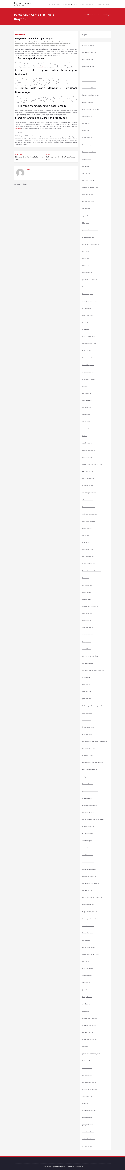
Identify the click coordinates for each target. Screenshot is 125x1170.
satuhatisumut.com (88, 1132)
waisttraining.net (87, 840)
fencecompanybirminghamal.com (92, 897)
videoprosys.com (87, 393)
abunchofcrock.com (88, 663)
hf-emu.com (85, 251)
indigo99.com (86, 961)
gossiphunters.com (87, 1125)
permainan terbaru (49, 45)
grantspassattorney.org (89, 1110)
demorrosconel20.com (89, 88)
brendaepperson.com (88, 727)
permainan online (37, 45)
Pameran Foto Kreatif (103, 4)
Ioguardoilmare (23, 3)
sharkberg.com (86, 691)
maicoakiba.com (87, 308)
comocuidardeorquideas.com (90, 883)
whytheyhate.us (87, 400)
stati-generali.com (87, 777)
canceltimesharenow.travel (90, 187)
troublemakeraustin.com (89, 769)
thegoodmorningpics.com (89, 911)
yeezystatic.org (86, 407)
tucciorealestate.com (88, 798)
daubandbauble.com (88, 201)
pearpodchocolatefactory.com (91, 1054)
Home (85, 15)
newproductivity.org (88, 556)
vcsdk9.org (85, 386)
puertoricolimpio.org (88, 45)
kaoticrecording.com (88, 1061)
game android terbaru (47, 43)
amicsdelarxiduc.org (88, 812)
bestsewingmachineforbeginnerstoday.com (95, 706)
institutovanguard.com (89, 869)
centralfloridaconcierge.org (90, 606)
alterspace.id (86, 983)
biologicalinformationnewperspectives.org (94, 741)
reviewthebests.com (88, 926)
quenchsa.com (86, 677)
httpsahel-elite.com (88, 933)
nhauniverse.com (87, 1068)
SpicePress (70, 1166)
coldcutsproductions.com (89, 514)
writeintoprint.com (87, 855)
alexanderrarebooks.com (89, 74)
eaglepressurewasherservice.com (92, 464)
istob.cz (84, 436)
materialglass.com (87, 833)
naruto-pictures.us (87, 315)
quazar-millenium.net (88, 336)
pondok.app (85, 329)
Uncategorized (32, 43)
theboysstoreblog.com (88, 748)
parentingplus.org (87, 528)
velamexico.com (87, 848)
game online (58, 43)
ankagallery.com (87, 713)
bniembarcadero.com (88, 507)
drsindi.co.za (86, 422)
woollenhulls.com (87, 627)
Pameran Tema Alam (54, 4)
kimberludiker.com (87, 784)
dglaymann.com (87, 734)
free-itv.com (85, 578)
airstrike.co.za (86, 414)
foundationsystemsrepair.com (91, 109)
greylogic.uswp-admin (88, 237)
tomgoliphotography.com (89, 1039)
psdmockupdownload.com (90, 791)
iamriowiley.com (87, 890)
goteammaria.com (87, 549)
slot (56, 45)
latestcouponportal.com (89, 521)
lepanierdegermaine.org (89, 152)
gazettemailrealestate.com (90, 230)
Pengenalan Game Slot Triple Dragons (99, 15)
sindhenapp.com (87, 1096)
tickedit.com (85, 130)
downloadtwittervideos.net (90, 1025)
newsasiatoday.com (88, 968)
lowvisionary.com (87, 294)
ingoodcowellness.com (89, 52)
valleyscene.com (87, 599)
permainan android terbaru (23, 45)
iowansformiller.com (88, 478)
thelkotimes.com (87, 1146)
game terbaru (66, 43)
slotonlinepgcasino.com (89, 343)
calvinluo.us (85, 535)
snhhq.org (85, 1046)
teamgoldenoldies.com (89, 1082)
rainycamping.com (87, 485)
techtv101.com (86, 351)
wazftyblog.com (87, 975)
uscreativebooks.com (88, 450)
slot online (62, 45)
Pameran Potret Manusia (87, 4)
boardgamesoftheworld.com (90, 95)
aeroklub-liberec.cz (87, 429)
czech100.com (86, 649)
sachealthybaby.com (88, 1032)
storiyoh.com (86, 173)
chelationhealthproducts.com (90, 954)
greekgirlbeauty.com (88, 66)
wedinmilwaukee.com (88, 1139)
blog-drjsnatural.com (88, 947)
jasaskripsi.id (86, 990)
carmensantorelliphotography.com (92, 762)
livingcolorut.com (87, 457)
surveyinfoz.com (87, 116)
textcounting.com (87, 1117)
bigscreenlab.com (87, 102)
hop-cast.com (86, 542)
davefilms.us (86, 208)
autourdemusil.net (87, 635)
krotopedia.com (87, 997)
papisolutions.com (87, 59)
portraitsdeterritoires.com (89, 805)
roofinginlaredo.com (88, 904)
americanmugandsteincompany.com (93, 670)
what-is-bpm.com (87, 500)
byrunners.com (86, 684)
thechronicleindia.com (88, 358)
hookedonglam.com (88, 826)
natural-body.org (87, 592)
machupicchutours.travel (89, 301)
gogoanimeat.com (87, 1075)
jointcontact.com (87, 585)
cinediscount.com (87, 194)
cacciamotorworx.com (88, 180)
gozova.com (85, 1103)
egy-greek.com (86, 216)
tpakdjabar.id (86, 1004)
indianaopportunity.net (89, 919)
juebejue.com (86, 123)
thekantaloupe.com (88, 365)
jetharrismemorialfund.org (90, 656)
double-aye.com (87, 443)
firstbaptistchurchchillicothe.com (91, 571)
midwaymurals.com (88, 755)
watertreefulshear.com (89, 81)
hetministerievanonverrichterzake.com (93, 819)
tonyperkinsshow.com (88, 372)
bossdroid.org (86, 145)
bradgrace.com (86, 642)
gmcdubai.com (86, 698)
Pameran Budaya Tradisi (70, 4)
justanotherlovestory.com (89, 279)
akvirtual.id (85, 1011)
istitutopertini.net (87, 272)
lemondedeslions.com (88, 287)
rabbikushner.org (87, 137)
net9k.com (85, 322)
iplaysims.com (86, 620)
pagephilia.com (86, 940)
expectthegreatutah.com (89, 493)
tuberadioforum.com (88, 379)
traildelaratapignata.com (89, 1018)
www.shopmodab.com (89, 876)
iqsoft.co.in (85, 265)
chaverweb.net (86, 720)
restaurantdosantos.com (89, 1089)
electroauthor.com (87, 471)
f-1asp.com (85, 223)
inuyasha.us (85, 258)
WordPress (57, 1166)
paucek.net (85, 166)
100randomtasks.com (88, 564)
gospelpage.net (86, 159)
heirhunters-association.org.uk (91, 244)
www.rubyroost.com (88, 862)
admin (19, 42)
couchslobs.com (87, 613)
